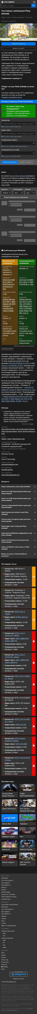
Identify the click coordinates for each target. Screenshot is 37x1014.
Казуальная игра (18, 439)
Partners (3, 957)
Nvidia (4, 947)
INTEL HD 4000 (21, 744)
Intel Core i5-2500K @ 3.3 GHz (26, 281)
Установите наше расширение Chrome (18, 112)
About (2, 953)
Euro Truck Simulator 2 (7, 880)
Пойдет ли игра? (7, 2)
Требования (4, 902)
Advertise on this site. (18, 979)
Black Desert (4, 878)
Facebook (5, 967)
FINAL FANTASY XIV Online (8, 897)
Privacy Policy (5, 962)
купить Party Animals (17, 176)
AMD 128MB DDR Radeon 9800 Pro (17, 639)
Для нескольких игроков (25, 429)
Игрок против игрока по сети (18, 432)
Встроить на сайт (7, 348)
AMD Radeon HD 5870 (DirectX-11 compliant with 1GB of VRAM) (9, 306)
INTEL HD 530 (21, 724)
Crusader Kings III (6, 899)
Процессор (5, 120)
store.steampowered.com (10, 475)
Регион (27, 189)
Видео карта (6, 130)
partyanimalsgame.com (9, 464)
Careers (3, 955)
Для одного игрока (8, 429)
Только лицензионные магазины (16, 197)
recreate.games (7, 469)
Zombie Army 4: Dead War (8, 894)
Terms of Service (11, 1010)
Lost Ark (3, 923)
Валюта (4, 189)
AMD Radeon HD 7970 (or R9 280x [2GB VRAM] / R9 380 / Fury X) (25, 309)
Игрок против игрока (9, 431)
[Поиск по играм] (33, 5)
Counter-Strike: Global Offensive (9, 904)
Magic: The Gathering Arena (8, 925)
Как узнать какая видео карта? (12, 136)
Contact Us (4, 964)
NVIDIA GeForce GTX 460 (9, 300)
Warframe (3, 887)
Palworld (3, 890)
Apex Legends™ (5, 883)
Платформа (17, 189)
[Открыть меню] (34, 2)
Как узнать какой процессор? (12, 126)
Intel (4, 936)
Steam (31, 424)
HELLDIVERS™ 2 (6, 885)
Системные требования (17, 17)
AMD (4, 933)
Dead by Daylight (5, 892)
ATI (4, 942)
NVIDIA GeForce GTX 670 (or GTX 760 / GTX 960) (25, 301)
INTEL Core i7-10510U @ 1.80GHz (15, 634)
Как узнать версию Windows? (12, 156)
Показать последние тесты (11, 97)
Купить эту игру (18, 48)
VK (4, 969)
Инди (9, 439)
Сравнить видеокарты (7, 938)
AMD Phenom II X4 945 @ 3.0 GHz (8, 286)
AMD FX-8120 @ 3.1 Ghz (26, 283)
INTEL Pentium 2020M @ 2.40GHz (15, 739)
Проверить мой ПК (18, 44)
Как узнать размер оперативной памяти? (15, 146)
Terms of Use (4, 960)
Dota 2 (3, 921)
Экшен (3, 439)
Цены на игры (5, 875)
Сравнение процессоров (8, 931)
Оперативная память (9, 140)
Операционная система (10, 150)
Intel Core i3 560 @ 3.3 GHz (9, 281)
